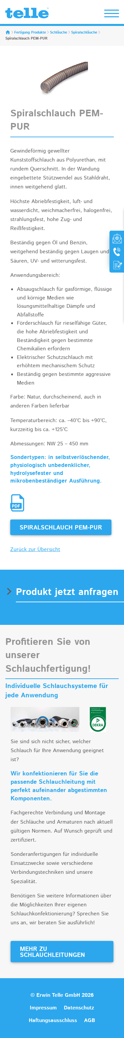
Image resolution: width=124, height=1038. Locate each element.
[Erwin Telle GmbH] (27, 15)
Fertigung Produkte (30, 32)
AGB (89, 1020)
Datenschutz (79, 1008)
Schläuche (58, 32)
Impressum (43, 1008)
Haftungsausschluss (53, 1020)
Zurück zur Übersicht (35, 549)
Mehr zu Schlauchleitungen (52, 952)
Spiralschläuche (84, 32)
